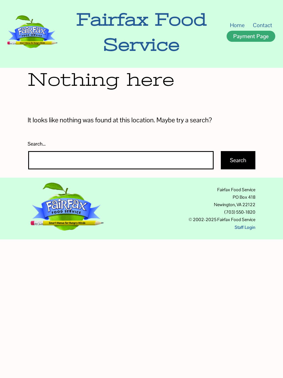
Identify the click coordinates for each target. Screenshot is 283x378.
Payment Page (251, 36)
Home (237, 25)
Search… (37, 144)
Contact (262, 25)
